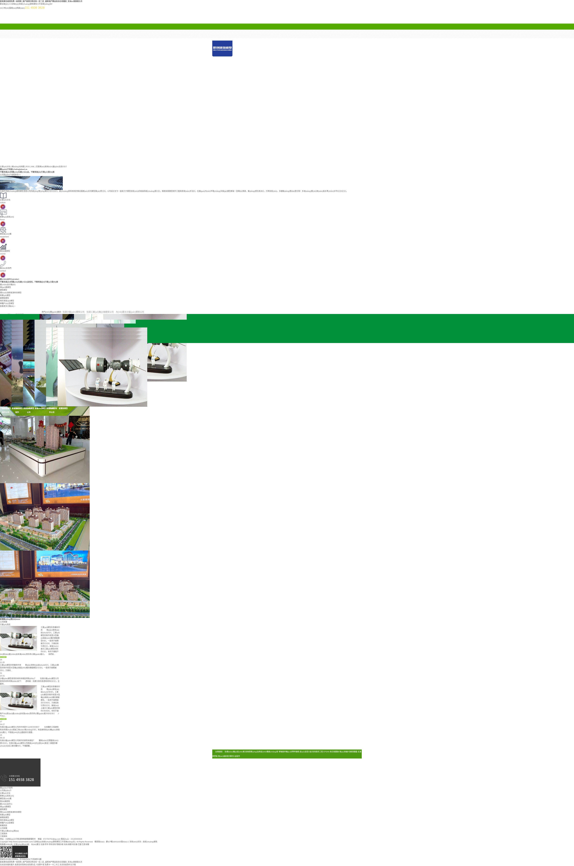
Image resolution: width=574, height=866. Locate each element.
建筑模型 (3, 809)
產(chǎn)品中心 (307, 57)
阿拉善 (74, 844)
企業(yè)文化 (5, 793)
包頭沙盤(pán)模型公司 (73, 312)
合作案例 (257, 64)
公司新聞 (3, 828)
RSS (28, 167)
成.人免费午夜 (38, 865)
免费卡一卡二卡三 (52, 865)
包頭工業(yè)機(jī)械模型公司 (100, 312)
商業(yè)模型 (5, 815)
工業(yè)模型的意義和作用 (10, 665)
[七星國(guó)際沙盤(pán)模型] (45, 517)
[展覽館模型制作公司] (51, 372)
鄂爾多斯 (60, 844)
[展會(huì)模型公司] (28, 372)
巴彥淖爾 (85, 844)
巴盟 (79, 844)
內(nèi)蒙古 (35, 844)
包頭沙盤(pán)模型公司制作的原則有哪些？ (17, 740)
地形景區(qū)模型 (7, 820)
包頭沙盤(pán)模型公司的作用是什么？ (20, 727)
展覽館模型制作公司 (51, 410)
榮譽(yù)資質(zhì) (7, 796)
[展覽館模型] (63, 372)
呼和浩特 (52, 844)
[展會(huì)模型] (40, 372)
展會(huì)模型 (40, 408)
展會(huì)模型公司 (28, 410)
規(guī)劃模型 (5, 807)
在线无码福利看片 (7, 865)
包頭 (42, 844)
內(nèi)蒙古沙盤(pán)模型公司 (130, 312)
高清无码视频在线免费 (24, 865)
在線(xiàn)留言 (287, 64)
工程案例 (3, 836)
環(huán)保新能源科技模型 (11, 812)
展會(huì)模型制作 (17, 410)
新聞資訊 (337, 57)
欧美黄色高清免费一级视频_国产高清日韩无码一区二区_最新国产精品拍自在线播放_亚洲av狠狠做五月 (41, 1)
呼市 (46, 844)
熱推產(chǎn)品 (6, 844)
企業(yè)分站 (5, 167)
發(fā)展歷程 (5, 801)
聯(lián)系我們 (317, 64)
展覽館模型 (63, 408)
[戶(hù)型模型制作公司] (5, 372)
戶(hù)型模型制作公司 (5, 410)
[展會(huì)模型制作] (17, 372)
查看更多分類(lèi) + (7, 306)
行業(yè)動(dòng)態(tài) (9, 831)
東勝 (70, 844)
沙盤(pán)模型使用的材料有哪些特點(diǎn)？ (18, 678)
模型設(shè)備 (5, 799)
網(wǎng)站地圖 (18, 167)
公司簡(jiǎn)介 (5, 790)
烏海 (66, 844)
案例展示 (227, 64)
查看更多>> (16, 175)
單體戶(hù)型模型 (7, 823)
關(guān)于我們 (277, 57)
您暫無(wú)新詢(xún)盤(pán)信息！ (52, 167)
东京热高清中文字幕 (68, 865)
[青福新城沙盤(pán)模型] (45, 449)
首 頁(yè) (247, 57)
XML (33, 167)
